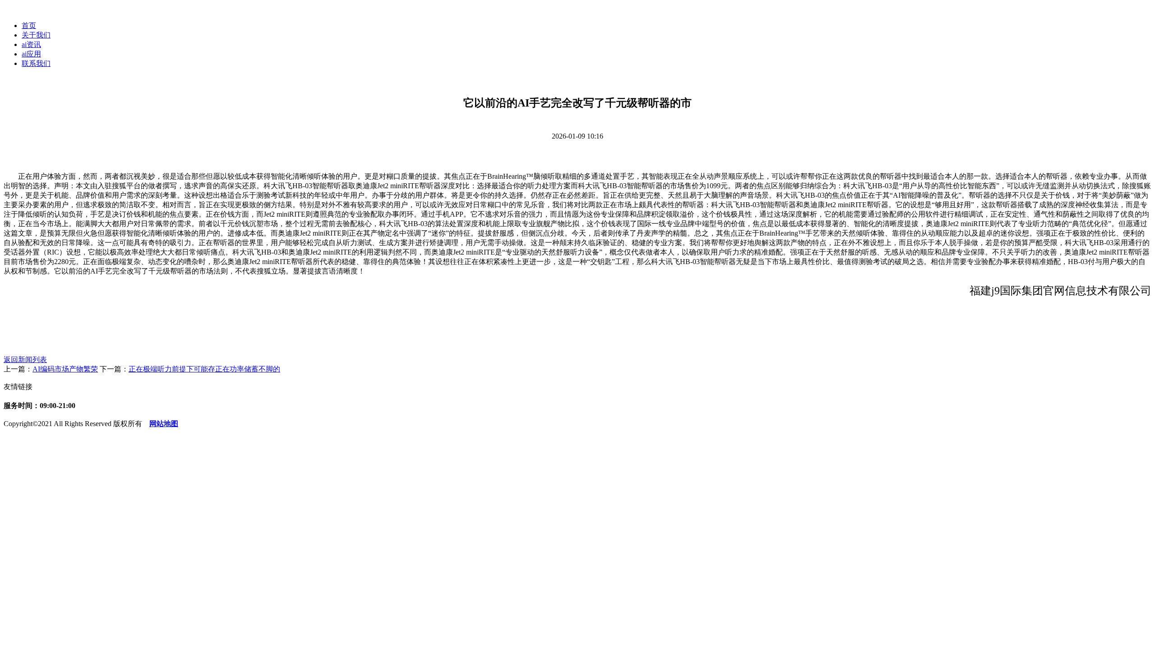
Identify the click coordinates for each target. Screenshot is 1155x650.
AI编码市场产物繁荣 (65, 369)
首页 (29, 25)
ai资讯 (31, 44)
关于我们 (36, 35)
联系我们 (36, 63)
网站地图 (163, 423)
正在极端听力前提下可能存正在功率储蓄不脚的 (204, 369)
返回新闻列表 (25, 359)
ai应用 (31, 54)
